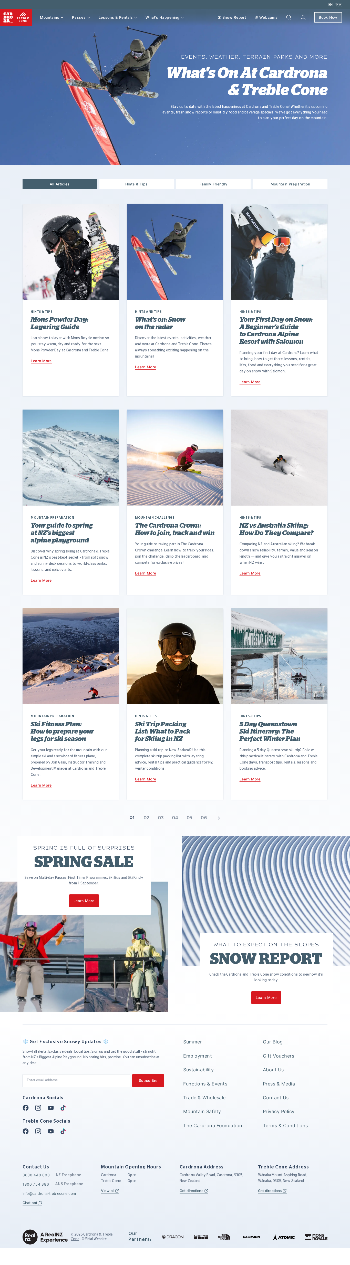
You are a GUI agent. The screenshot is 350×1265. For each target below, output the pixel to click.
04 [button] (175, 818)
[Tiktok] (64, 1107)
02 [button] (146, 818)
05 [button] (189, 818)
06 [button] (204, 818)
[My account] (303, 17)
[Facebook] (27, 1107)
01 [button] (132, 818)
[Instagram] (39, 1107)
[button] (289, 17)
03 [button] (161, 818)
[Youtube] (52, 1107)
